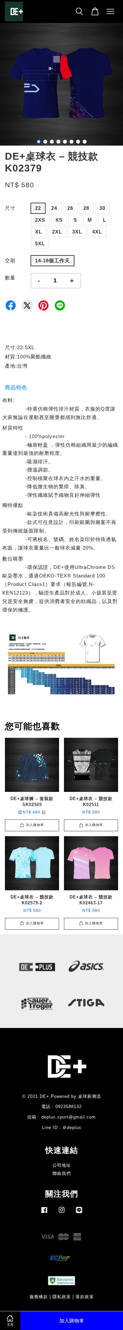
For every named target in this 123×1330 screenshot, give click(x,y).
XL (38, 231)
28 (86, 208)
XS (59, 220)
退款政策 (84, 1296)
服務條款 (39, 1296)
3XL (77, 231)
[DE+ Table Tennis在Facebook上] (44, 1213)
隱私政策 (61, 1296)
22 (38, 208)
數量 (10, 277)
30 (102, 208)
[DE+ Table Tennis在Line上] (79, 1213)
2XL (57, 231)
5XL (40, 243)
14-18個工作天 (52, 260)
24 (54, 208)
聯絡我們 (61, 1173)
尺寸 (10, 208)
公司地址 (61, 1165)
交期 (10, 260)
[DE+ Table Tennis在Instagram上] (61, 1213)
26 (70, 208)
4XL (97, 231)
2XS (40, 220)
